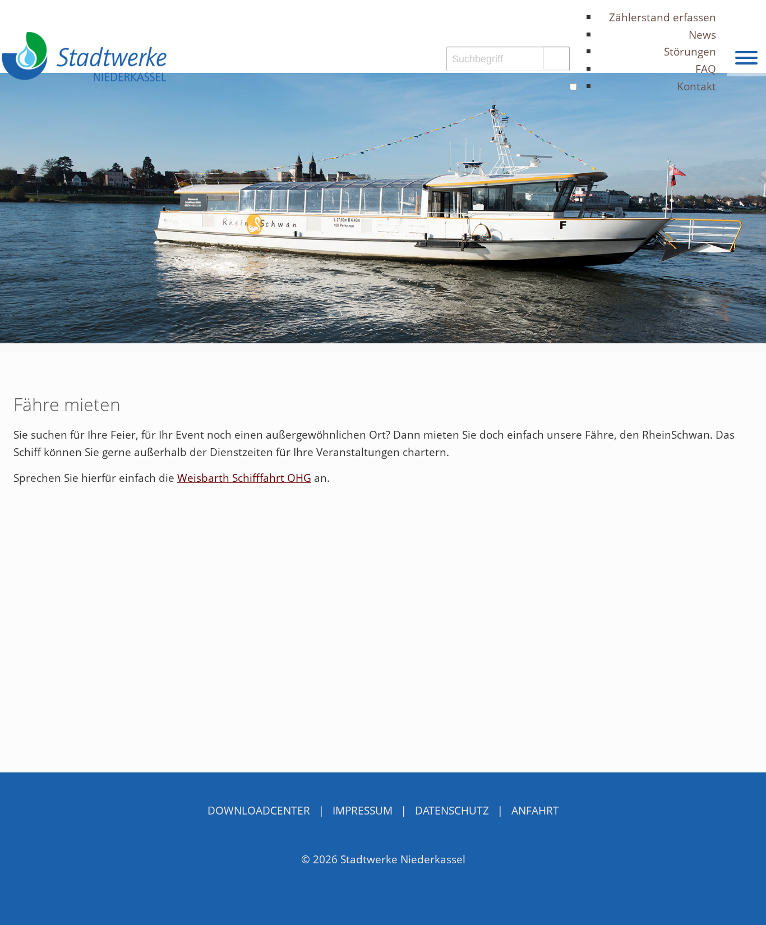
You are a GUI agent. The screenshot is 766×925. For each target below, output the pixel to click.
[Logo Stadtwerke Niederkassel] (84, 56)
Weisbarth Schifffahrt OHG (244, 477)
